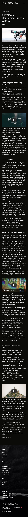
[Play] (14, 120)
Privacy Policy (6, 495)
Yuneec (13, 93)
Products (4, 456)
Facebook (4, 487)
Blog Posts (5, 470)
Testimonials (5, 474)
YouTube (4, 483)
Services (4, 454)
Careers (4, 458)
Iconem (9, 372)
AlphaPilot (20, 309)
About (3, 460)
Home (3, 452)
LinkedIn (4, 481)
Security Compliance (8, 493)
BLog (3, 24)
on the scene (16, 357)
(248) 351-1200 (6, 508)
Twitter (5, 485)
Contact (4, 461)
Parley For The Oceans (13, 103)
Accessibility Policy (7, 497)
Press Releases (6, 468)
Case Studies (5, 472)
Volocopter (19, 95)
